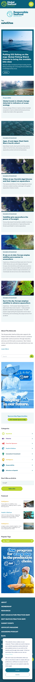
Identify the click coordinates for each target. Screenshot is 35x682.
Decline (18, 674)
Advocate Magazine (9, 627)
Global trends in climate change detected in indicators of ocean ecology (16, 103)
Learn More (5, 349)
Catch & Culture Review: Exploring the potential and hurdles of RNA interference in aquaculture (10, 516)
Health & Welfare (6, 512)
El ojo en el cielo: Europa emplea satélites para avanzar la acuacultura (16, 257)
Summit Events (7, 623)
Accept (17, 670)
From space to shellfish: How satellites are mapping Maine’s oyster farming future (11, 505)
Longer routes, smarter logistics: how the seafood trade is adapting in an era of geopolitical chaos (11, 527)
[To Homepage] (8, 4)
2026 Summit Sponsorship (17, 419)
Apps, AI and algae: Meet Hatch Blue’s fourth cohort (16, 142)
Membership (6, 606)
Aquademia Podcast (9, 632)
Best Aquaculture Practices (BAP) (15, 615)
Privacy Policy (8, 654)
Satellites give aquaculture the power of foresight (15, 218)
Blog (3, 636)
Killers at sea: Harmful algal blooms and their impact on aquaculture (17, 180)
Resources (5, 611)
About (4, 602)
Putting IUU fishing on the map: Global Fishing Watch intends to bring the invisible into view (17, 58)
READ (6, 72)
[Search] (32, 357)
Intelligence (4, 501)
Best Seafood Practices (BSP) (13, 619)
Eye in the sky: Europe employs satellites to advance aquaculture (16, 302)
